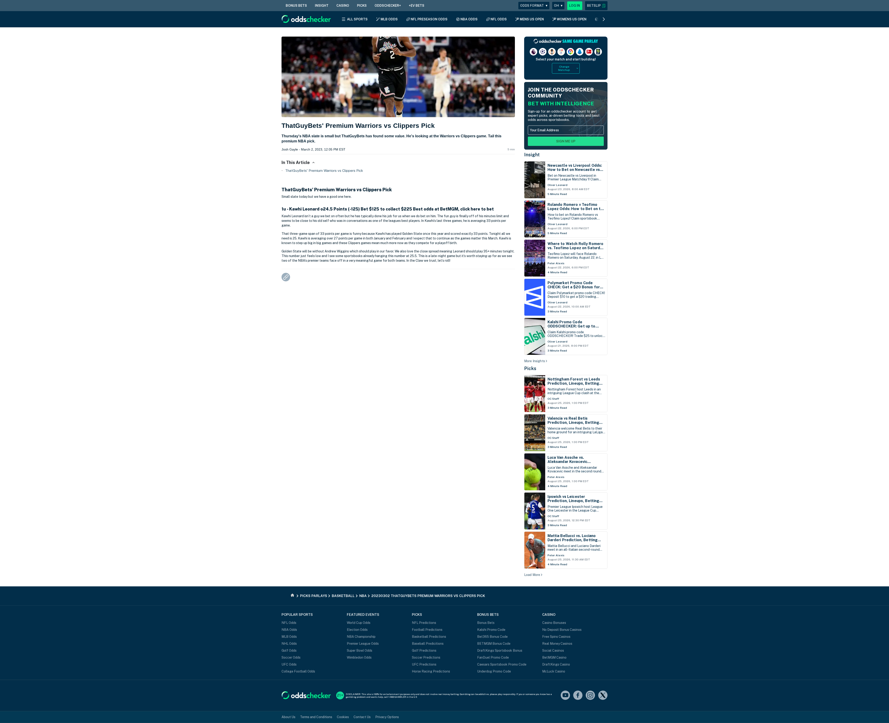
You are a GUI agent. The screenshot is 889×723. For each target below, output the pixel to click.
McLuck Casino (553, 671)
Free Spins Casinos (556, 636)
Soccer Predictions (426, 657)
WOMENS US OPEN (571, 19)
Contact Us (362, 717)
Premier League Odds (363, 643)
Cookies (343, 717)
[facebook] (577, 696)
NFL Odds (289, 623)
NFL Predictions (424, 623)
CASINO (342, 5)
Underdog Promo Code (494, 671)
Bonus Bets (486, 623)
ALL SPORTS (357, 19)
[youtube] (565, 696)
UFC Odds (289, 664)
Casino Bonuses (554, 623)
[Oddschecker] (306, 695)
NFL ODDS (499, 19)
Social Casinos (553, 650)
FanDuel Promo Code (493, 657)
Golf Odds (289, 650)
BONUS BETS (296, 5)
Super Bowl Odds (359, 650)
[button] (596, 5)
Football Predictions (427, 630)
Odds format (534, 5)
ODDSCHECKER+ (388, 5)
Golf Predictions (424, 650)
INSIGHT (322, 5)
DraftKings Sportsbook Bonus (499, 650)
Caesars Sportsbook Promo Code (501, 664)
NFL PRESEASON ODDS (429, 19)
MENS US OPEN (532, 19)
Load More (532, 575)
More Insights (534, 361)
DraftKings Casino (556, 664)
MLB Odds (289, 636)
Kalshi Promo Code (491, 630)
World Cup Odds (358, 623)
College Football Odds (298, 671)
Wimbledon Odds (359, 657)
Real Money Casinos (557, 643)
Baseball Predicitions (428, 643)
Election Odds (357, 630)
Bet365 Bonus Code (492, 636)
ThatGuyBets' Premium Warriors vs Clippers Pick (324, 171)
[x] (602, 696)
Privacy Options (387, 717)
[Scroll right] (603, 19)
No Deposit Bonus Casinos (562, 630)
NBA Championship (361, 636)
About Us (288, 717)
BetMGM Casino (554, 657)
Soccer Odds (291, 657)
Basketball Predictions (429, 636)
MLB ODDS (389, 19)
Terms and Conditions (316, 717)
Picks (530, 368)
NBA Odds (289, 630)
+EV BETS (416, 5)
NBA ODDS (469, 19)
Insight (532, 154)
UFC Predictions (424, 664)
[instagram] (590, 696)
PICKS (362, 5)
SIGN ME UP (566, 141)
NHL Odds (289, 643)
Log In (574, 5)
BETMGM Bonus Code (493, 643)
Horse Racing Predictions (431, 671)
